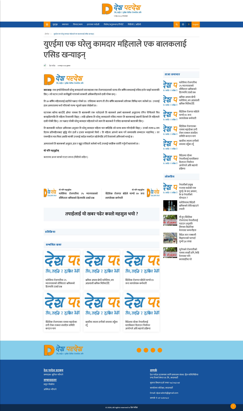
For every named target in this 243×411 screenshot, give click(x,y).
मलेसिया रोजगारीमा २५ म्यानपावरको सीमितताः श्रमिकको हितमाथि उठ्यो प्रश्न (60, 283)
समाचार (65, 24)
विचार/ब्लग (78, 24)
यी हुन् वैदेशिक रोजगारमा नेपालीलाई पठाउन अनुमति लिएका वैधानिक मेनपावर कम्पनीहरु (188, 223)
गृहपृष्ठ (55, 24)
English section (58, 30)
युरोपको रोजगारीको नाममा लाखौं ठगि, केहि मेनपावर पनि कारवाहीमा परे (189, 254)
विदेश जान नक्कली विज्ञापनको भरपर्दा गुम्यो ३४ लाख (187, 238)
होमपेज (47, 34)
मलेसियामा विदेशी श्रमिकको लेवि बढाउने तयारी (189, 205)
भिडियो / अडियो (134, 24)
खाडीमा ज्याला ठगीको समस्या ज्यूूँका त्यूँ (101, 323)
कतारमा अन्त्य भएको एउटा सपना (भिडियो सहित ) (66, 157)
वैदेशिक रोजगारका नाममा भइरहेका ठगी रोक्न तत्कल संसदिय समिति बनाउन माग (61, 325)
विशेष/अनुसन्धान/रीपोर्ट (113, 24)
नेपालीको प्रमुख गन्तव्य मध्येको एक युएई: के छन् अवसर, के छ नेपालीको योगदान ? (188, 191)
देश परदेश (52, 65)
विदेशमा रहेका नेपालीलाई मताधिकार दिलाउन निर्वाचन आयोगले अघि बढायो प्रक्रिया (137, 325)
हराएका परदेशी (93, 24)
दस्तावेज (73, 30)
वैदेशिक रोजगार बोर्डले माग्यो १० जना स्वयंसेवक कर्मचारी (139, 282)
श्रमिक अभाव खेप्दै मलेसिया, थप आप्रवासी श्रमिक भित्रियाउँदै (99, 282)
